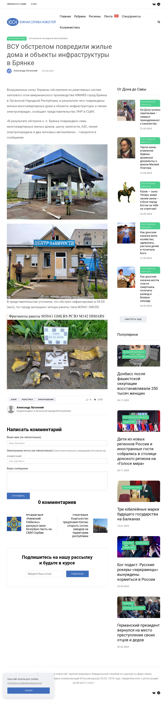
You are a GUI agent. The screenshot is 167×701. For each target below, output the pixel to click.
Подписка (77, 574)
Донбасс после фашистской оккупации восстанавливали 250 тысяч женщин (137, 384)
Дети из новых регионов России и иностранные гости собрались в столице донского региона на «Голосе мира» (136, 451)
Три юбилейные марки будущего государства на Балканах (138, 514)
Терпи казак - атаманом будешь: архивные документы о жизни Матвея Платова (149, 158)
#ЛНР (14, 399)
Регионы (95, 16)
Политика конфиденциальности (24, 683)
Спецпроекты (131, 16)
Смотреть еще (133, 319)
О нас (34, 4)
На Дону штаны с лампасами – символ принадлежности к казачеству (151, 116)
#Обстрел (27, 399)
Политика (142, 543)
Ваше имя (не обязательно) (24, 437)
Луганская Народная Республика (48, 38)
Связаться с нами (16, 4)
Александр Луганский (25, 70)
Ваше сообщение (17, 468)
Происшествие (16, 38)
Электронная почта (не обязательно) (30, 450)
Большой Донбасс (134, 352)
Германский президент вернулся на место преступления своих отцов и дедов (138, 632)
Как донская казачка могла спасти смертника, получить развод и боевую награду (149, 288)
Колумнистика (70, 27)
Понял (28, 690)
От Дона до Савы (131, 89)
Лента (111, 16)
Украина (128, 543)
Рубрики (80, 16)
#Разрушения (46, 399)
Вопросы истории (133, 357)
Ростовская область (148, 103)
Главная (65, 16)
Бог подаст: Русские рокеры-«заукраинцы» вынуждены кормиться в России (137, 572)
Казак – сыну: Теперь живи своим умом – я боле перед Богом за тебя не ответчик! (149, 200)
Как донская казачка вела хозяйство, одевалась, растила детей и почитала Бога (149, 243)
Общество (129, 422)
